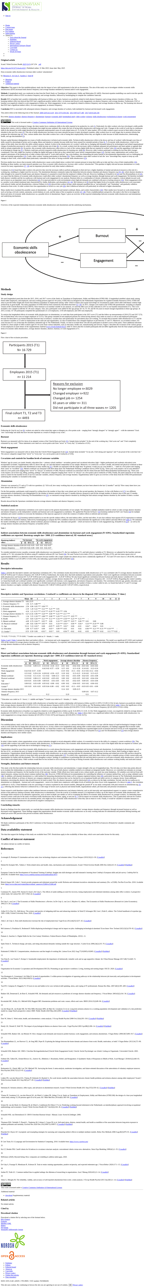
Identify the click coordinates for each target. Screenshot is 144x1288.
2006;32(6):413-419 (47, 113)
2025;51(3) (26, 64)
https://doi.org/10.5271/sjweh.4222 (13, 68)
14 (68, 156)
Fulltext (8, 82)
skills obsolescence (99, 117)
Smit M (30, 76)
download (8, 1195)
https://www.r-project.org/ (79, 1142)
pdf (40, 64)
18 (28, 166)
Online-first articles (12, 1275)
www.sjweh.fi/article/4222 (56, 327)
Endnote (4, 1221)
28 (84, 192)
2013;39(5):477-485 (77, 113)
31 (67, 441)
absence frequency (28, 117)
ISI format (4, 1227)
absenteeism (40, 117)
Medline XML (6, 1223)
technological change (114, 117)
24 (71, 182)
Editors (7, 1265)
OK (70, 1285)
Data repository (10, 1277)
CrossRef (100, 857)
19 (120, 172)
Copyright (9, 1271)
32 (21, 469)
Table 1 (3, 573)
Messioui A (7, 76)
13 (25, 156)
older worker (80, 117)
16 (135, 162)
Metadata (8, 80)
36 (133, 741)
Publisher (8, 1263)
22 (118, 174)
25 (49, 184)
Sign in (7, 16)
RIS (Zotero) (5, 1219)
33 (99, 512)
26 (64, 186)
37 (64, 755)
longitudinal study (69, 117)
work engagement (129, 117)
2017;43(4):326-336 (92, 113)
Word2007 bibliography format (12, 1230)
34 (130, 512)
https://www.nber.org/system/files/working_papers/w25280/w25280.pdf (30, 884)
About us (8, 1269)
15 (85, 158)
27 (81, 192)
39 (102, 776)
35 (72, 559)
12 (103, 152)
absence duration (15, 117)
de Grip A (15, 76)
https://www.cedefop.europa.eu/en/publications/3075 (38, 875)
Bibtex (3, 1225)
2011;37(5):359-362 (62, 113)
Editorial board (10, 1267)
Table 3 (14, 640)
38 (46, 774)
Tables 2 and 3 (6, 640)
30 (80, 305)
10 (115, 148)
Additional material (12, 84)
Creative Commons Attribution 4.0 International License (52, 122)
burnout (48, 117)
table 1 (129, 782)
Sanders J (23, 76)
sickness (89, 117)
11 (21, 150)
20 (122, 172)
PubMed (129, 865)
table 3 (128, 520)
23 (141, 174)
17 (25, 166)
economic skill (56, 117)
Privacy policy (10, 1273)
